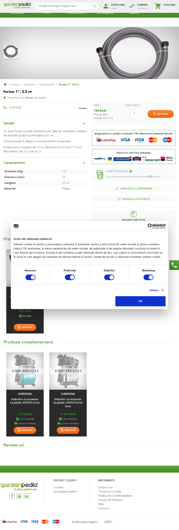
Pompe (15, 84)
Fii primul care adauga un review (27, 98)
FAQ (101, 504)
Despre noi (105, 487)
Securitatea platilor (65, 491)
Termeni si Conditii (109, 491)
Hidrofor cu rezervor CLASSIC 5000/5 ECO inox (68, 403)
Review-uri (13, 445)
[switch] (70, 277)
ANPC (108, 522)
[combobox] (67, 6)
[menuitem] (16, 13)
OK (140, 301)
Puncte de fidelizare (110, 500)
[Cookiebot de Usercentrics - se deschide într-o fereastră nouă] (150, 226)
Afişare (154, 290)
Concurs (103, 508)
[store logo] (17, 6)
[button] (25, 392)
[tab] (89, 446)
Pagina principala (7, 85)
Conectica (29, 84)
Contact (58, 487)
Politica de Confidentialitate (115, 496)
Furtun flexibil (47, 84)
